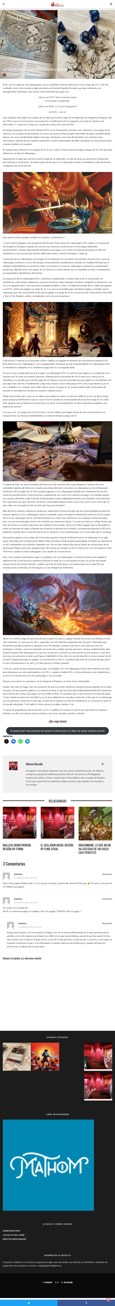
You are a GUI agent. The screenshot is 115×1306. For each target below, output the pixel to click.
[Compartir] (86, 1303)
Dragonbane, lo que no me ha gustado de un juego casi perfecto (95, 848)
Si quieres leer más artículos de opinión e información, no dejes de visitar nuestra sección (57, 730)
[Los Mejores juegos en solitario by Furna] (45, 1057)
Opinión (22, 75)
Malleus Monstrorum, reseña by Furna (17, 847)
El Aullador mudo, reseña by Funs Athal (57, 847)
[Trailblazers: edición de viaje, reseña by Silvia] (98, 1057)
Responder (107, 874)
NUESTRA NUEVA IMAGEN (14, 1239)
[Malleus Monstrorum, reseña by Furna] (98, 1087)
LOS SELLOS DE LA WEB (13, 1235)
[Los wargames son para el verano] (17, 1057)
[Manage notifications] (108, 1300)
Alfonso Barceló (12, 75)
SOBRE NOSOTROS (11, 1231)
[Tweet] (29, 1303)
